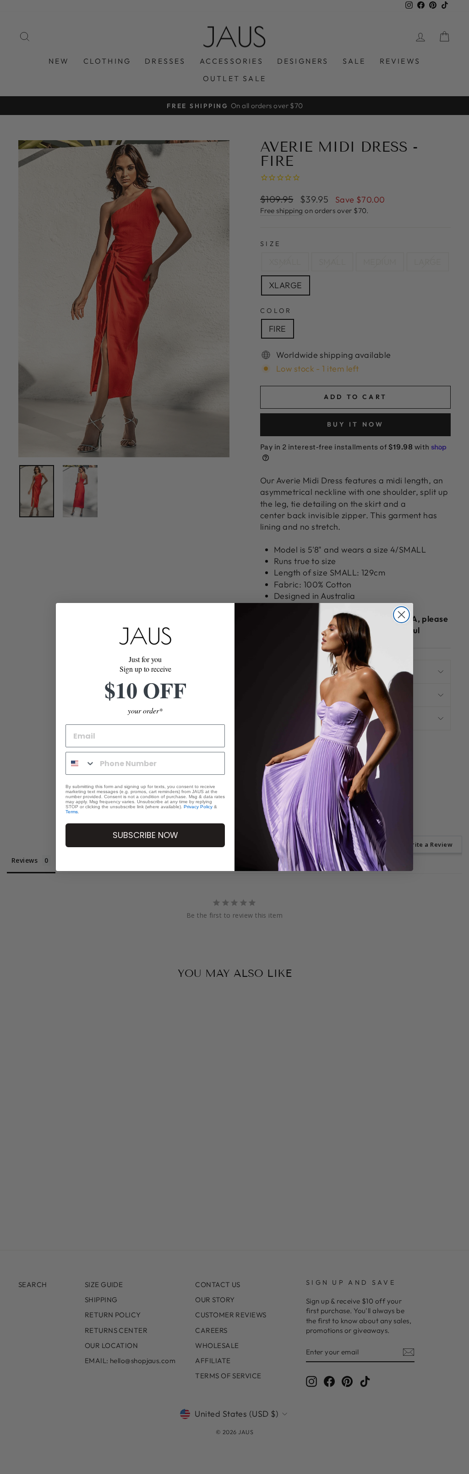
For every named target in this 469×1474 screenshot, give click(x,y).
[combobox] (80, 763)
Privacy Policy (198, 806)
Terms (71, 811)
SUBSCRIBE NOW (145, 835)
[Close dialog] (401, 615)
